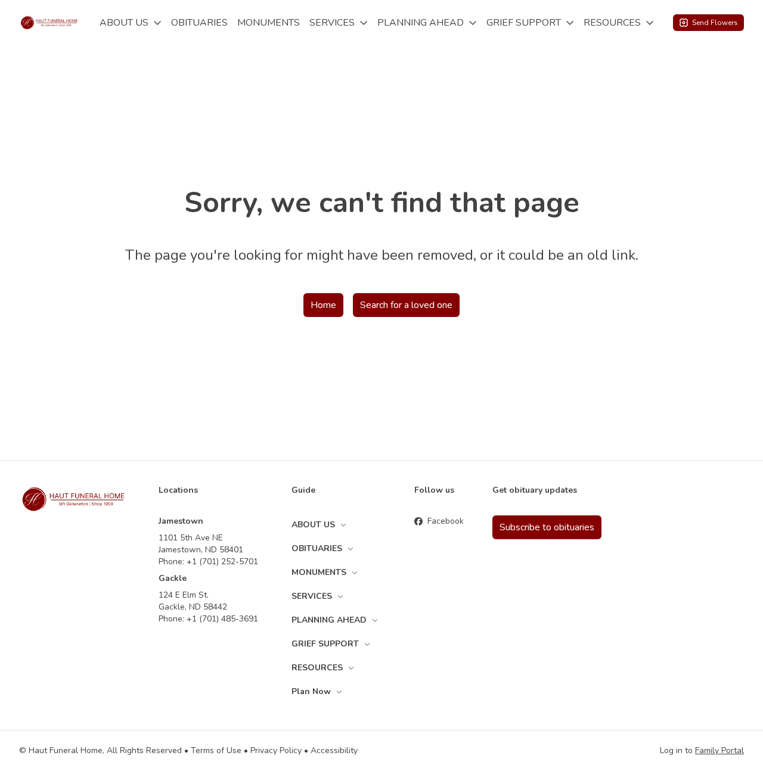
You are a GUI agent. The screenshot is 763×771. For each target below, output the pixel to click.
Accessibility (334, 750)
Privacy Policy (276, 750)
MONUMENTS (268, 22)
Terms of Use (216, 750)
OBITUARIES (199, 22)
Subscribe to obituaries (547, 527)
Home (323, 305)
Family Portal (719, 750)
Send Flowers (715, 22)
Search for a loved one (406, 305)
